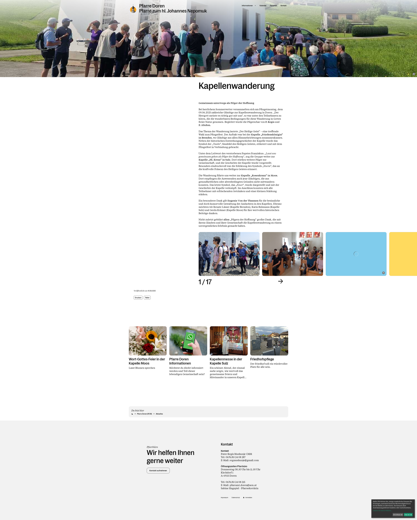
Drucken (138, 298)
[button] (280, 281)
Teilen (147, 298)
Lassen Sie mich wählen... (382, 510)
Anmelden (248, 497)
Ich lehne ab (398, 515)
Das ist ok (408, 515)
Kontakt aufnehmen (158, 471)
